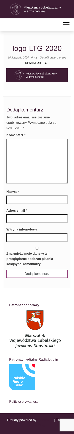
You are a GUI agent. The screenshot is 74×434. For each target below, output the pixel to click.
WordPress (45, 420)
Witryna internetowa (21, 229)
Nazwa (12, 191)
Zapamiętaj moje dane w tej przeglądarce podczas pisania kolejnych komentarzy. (29, 259)
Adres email (16, 210)
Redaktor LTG (36, 62)
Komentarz (15, 135)
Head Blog (37, 425)
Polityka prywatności (24, 401)
